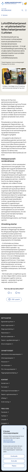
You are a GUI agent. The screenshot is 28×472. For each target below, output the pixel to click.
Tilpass (14, 466)
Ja (11, 293)
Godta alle (14, 456)
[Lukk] (23, 428)
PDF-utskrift (16, 299)
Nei (19, 293)
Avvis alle (14, 461)
